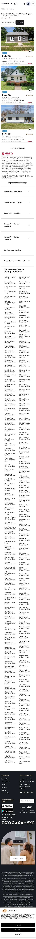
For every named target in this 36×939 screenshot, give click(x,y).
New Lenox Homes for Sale (24, 447)
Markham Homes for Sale (24, 361)
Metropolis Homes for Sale (24, 385)
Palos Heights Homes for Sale (24, 510)
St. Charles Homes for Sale (24, 632)
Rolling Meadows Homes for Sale (24, 569)
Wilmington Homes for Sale (24, 733)
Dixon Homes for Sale (9, 508)
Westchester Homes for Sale (24, 709)
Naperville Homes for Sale (24, 443)
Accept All (18, 925)
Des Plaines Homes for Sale (10, 503)
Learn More (26, 904)
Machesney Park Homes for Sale (24, 336)
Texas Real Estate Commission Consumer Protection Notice (18, 897)
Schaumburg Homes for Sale (24, 603)
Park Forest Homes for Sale (24, 525)
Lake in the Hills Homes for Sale (10, 752)
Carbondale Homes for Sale (10, 395)
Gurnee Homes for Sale (10, 657)
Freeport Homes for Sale (10, 598)
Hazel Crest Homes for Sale (10, 688)
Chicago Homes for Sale (10, 435)
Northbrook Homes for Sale (24, 467)
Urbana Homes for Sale (24, 675)
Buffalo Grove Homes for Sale (10, 370)
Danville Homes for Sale (10, 479)
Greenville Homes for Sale (10, 652)
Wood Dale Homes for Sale (24, 743)
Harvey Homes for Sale (10, 676)
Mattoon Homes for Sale (24, 370)
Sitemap (3, 790)
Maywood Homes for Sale (24, 375)
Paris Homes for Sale (24, 520)
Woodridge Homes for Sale (24, 748)
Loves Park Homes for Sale (24, 326)
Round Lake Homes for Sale (24, 589)
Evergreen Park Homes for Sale (10, 568)
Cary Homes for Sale (10, 409)
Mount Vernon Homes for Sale (24, 428)
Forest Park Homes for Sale (10, 583)
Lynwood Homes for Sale (24, 330)
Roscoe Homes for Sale (24, 579)
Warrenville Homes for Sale (24, 690)
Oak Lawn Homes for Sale (24, 481)
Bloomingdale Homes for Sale (10, 346)
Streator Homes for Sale (24, 651)
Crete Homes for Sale (9, 470)
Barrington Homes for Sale (10, 313)
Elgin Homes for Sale (10, 542)
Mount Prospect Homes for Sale (24, 423)
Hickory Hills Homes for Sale (10, 692)
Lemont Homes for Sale (24, 287)
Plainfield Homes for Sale (24, 539)
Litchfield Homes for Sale (24, 306)
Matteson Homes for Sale (24, 366)
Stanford (22, 148)
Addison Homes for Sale (10, 277)
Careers (3, 784)
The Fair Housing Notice (24, 900)
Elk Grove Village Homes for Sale (10, 547)
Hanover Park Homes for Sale (10, 667)
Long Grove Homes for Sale (24, 321)
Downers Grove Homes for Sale (10, 518)
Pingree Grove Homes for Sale (24, 534)
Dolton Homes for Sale (9, 513)
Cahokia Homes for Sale (10, 385)
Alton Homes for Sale (10, 292)
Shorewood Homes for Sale (24, 608)
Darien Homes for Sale (9, 484)
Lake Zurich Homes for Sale (10, 761)
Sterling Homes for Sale (24, 642)
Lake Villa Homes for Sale (10, 756)
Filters (21, 22)
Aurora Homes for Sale (10, 308)
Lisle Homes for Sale (24, 302)
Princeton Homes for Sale (24, 544)
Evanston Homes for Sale (10, 563)
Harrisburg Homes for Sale (10, 672)
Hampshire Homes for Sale (10, 662)
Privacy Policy (5, 781)
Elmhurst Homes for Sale (10, 553)
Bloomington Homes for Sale (10, 351)
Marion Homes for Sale (24, 356)
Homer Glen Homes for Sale (10, 713)
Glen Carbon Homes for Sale (10, 612)
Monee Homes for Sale (24, 404)
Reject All (18, 930)
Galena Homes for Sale (10, 603)
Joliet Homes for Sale (10, 737)
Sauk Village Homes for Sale (24, 598)
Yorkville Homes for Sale (24, 757)
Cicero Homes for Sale (9, 439)
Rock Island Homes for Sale (24, 558)
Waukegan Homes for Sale (24, 699)
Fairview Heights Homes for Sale (10, 573)
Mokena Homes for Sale (24, 395)
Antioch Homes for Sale (10, 297)
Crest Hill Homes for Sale (10, 465)
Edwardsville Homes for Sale (10, 532)
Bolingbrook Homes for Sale (10, 356)
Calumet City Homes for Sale (10, 390)
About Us (4, 787)
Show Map (18, 841)
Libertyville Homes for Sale (24, 292)
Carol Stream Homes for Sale (10, 399)
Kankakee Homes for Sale (10, 742)
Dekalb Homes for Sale (10, 499)
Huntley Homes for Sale (10, 728)
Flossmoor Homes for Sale (10, 579)
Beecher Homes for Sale (10, 327)
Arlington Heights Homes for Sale (10, 302)
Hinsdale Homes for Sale (10, 702)
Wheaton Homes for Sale (24, 719)
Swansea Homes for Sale (24, 661)
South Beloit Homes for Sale (24, 618)
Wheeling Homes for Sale (24, 723)
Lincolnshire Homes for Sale (24, 297)
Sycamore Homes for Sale (24, 666)
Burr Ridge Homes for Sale (10, 380)
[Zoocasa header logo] (9, 4)
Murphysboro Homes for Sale (24, 438)
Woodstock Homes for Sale (24, 752)
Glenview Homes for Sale (10, 628)
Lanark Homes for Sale (24, 277)
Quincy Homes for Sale (24, 549)
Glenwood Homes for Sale (10, 633)
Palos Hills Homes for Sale (24, 515)
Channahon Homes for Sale (10, 423)
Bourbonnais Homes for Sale (10, 361)
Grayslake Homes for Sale (10, 648)
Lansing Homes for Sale (24, 282)
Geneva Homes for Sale (10, 608)
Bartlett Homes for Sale (10, 317)
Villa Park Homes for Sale (24, 685)
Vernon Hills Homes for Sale (24, 680)
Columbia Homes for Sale (10, 449)
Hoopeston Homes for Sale (10, 723)
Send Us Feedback (27, 801)
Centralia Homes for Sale (10, 414)
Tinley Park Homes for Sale (24, 670)
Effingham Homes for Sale (10, 537)
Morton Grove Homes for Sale (24, 419)
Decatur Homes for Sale (10, 489)
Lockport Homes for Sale (24, 311)
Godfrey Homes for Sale (10, 638)
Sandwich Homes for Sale (24, 593)
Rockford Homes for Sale (24, 563)
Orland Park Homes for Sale (24, 491)
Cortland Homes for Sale (10, 454)
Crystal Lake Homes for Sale (10, 475)
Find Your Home (18, 859)
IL (16, 148)
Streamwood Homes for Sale (24, 646)
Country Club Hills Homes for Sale (10, 459)
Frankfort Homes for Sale (10, 593)
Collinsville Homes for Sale (10, 444)
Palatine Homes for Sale (24, 505)
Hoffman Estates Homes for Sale (10, 707)
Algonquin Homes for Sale (10, 282)
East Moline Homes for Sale (10, 523)
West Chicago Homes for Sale (24, 704)
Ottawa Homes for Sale (24, 500)
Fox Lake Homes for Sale (10, 588)
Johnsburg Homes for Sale (10, 732)
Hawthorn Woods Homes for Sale (10, 682)
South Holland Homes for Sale (24, 627)
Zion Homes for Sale (24, 762)
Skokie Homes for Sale (24, 613)
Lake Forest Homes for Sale (10, 747)
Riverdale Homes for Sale (24, 553)
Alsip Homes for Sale (10, 287)
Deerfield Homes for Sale (10, 494)
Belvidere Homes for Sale (10, 337)
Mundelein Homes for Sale (24, 433)
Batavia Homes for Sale (10, 322)
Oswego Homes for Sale (24, 496)
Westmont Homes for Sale (24, 714)
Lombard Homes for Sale (24, 316)
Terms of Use (5, 779)
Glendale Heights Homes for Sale (10, 623)
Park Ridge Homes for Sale (24, 529)
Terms (6, 919)
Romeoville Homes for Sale (24, 574)
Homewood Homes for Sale (10, 718)
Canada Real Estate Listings (7, 818)
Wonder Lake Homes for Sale (24, 738)
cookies (8, 914)
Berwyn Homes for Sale (10, 342)
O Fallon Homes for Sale (24, 472)
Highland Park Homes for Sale (10, 697)
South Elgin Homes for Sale (24, 622)
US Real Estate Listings (8, 814)
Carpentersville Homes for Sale (10, 404)
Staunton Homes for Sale (24, 637)
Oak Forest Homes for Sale (24, 476)
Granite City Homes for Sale (10, 643)
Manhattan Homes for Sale (24, 346)
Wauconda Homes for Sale (24, 695)
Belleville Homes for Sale (10, 332)
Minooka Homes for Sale (24, 390)
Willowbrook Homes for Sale (24, 728)
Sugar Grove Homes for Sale (24, 656)
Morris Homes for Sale (24, 414)
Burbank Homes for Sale (10, 375)
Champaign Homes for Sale (10, 419)
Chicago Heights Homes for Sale (10, 429)
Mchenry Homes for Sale (24, 380)
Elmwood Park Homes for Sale (10, 558)
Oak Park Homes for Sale (24, 486)
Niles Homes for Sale (24, 452)
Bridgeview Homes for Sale (10, 366)
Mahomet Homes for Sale (24, 342)
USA (11, 148)
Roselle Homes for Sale (24, 584)
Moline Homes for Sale (24, 399)
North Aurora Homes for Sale (24, 462)
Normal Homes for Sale (24, 457)
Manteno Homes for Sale (24, 351)
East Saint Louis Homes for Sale (10, 528)
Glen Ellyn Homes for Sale (10, 617)
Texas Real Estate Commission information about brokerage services (18, 896)
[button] (17, 191)
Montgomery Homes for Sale (24, 409)
